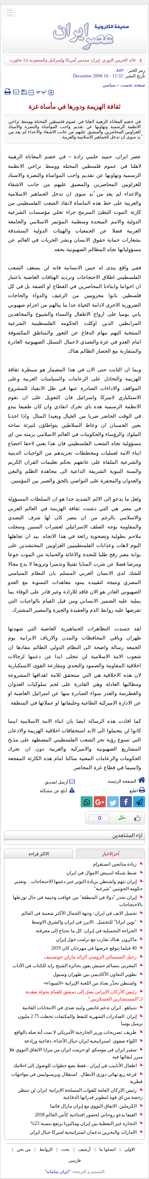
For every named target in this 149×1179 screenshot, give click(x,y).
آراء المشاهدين (127, 835)
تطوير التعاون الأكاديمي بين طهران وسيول (95, 974)
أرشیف (84, 1149)
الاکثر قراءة (39, 853)
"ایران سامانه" (57, 1171)
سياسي (109, 85)
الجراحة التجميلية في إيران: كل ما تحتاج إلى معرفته (86, 930)
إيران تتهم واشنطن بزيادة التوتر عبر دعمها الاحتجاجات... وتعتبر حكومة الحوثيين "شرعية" (78, 885)
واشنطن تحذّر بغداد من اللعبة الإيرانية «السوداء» (90, 983)
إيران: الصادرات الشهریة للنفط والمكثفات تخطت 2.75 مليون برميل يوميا (80, 1020)
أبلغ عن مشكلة (53, 790)
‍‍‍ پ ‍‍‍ (41, 91)
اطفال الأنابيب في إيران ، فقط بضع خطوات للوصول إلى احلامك (75, 1065)
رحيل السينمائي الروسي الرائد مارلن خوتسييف (90, 957)
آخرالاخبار (110, 853)
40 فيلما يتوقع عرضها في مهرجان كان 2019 (94, 948)
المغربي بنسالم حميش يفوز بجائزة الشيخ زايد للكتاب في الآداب (74, 965)
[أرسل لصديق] (16, 92)
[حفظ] (24, 91)
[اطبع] (7, 92)
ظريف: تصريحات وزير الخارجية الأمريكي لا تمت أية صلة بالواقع (75, 1032)
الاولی (129, 1149)
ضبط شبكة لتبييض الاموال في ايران (101, 873)
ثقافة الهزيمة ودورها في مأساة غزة (74, 106)
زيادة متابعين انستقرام (115, 864)
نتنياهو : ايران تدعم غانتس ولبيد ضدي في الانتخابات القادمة (79, 1007)
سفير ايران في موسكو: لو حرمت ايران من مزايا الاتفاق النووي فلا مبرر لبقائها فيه (76, 1053)
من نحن (24, 1149)
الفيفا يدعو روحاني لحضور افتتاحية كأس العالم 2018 (86, 1115)
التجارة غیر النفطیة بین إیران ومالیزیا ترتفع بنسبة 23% (84, 1123)
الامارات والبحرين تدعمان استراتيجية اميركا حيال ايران (83, 1132)
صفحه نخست (132, 85)
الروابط (45, 1149)
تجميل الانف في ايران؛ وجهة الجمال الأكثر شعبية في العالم (79, 913)
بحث (65, 1149)
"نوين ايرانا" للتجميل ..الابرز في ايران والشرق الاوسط (84, 922)
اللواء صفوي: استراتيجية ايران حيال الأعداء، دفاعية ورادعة (80, 1041)
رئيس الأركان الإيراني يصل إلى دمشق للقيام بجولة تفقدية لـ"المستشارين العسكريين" (84, 995)
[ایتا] (73, 801)
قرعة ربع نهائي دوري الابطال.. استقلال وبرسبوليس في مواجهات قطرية (77, 1077)
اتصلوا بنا (107, 1149)
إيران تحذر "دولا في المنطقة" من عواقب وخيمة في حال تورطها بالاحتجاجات (78, 901)
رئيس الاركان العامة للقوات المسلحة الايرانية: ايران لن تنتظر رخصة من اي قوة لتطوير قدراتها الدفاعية (80, 1093)
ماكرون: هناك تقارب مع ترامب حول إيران (96, 939)
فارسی (74, 1160)
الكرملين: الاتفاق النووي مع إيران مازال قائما (93, 1106)
